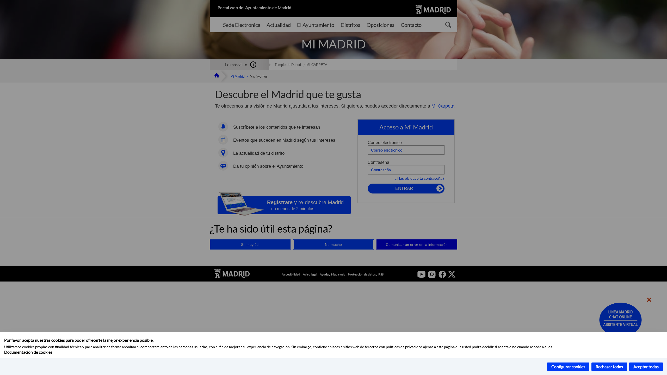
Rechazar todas (609, 366)
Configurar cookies (568, 366)
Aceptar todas (646, 366)
